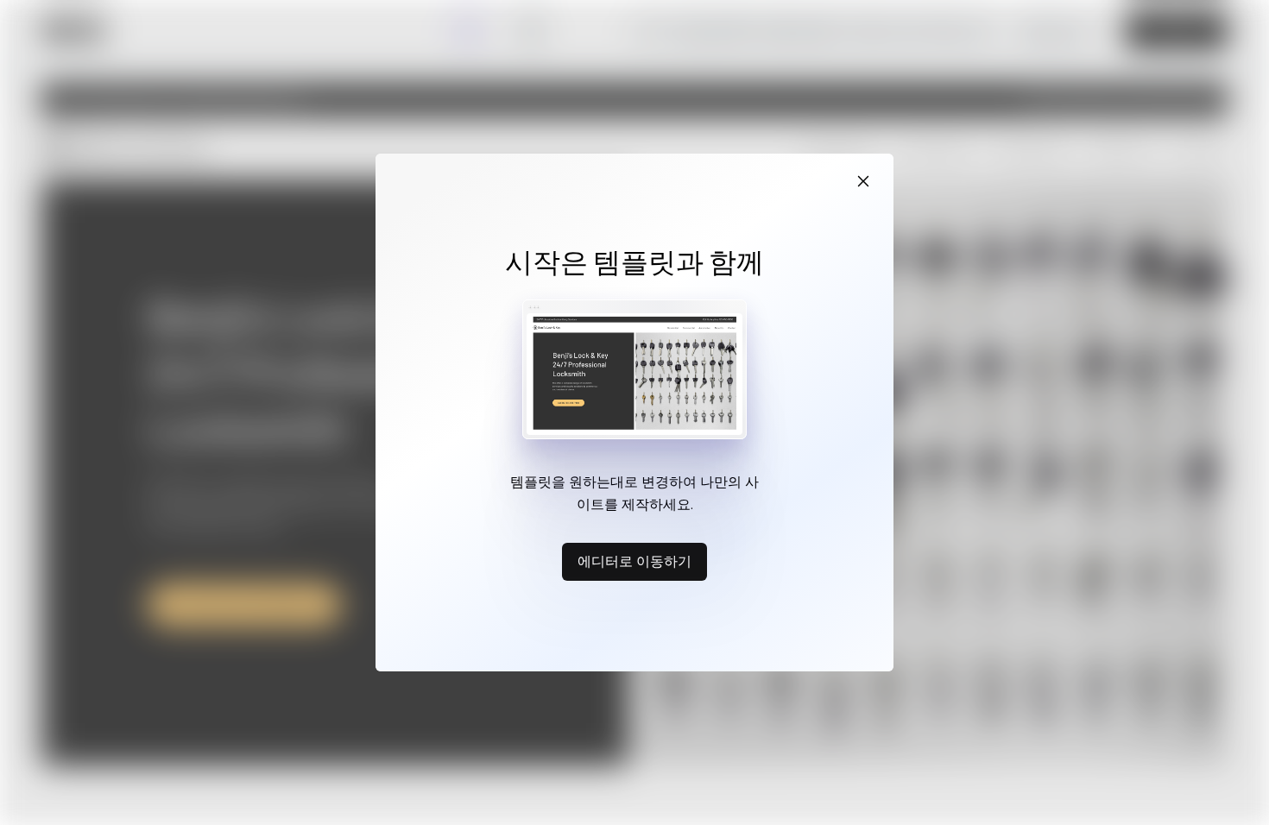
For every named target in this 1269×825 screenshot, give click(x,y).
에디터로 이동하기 (634, 561)
